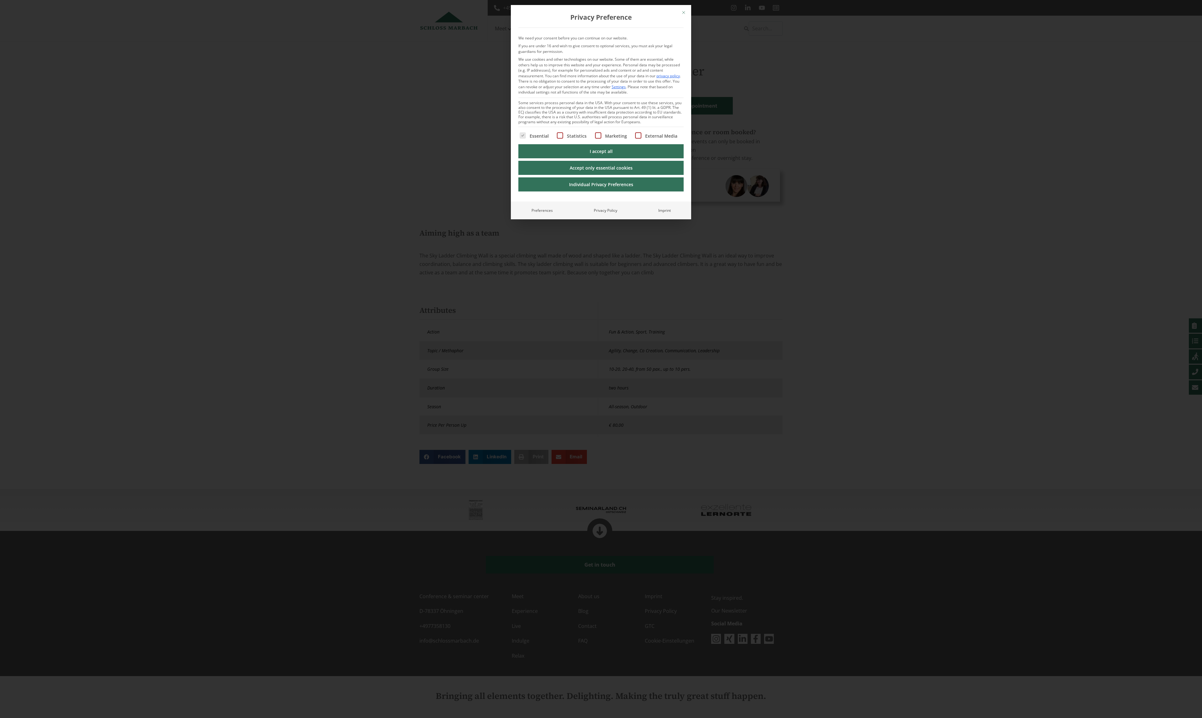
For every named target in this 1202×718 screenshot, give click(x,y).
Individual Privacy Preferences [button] (601, 184)
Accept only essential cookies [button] (601, 168)
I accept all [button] (601, 151)
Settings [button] (619, 86)
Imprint (664, 210)
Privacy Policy (605, 210)
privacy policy (668, 76)
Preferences (542, 210)
